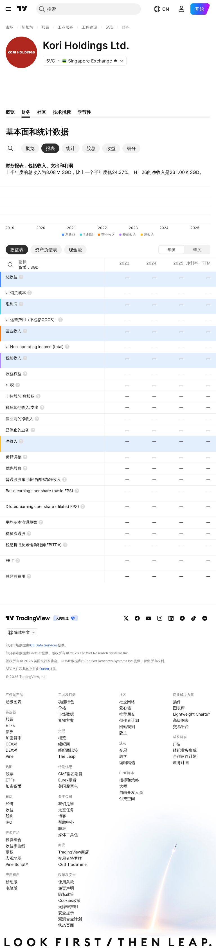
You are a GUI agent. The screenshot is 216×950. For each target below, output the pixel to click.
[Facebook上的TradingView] (137, 618)
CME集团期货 (70, 773)
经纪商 (64, 743)
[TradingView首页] (22, 9)
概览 (62, 737)
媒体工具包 (68, 834)
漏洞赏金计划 (70, 919)
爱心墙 (125, 707)
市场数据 (66, 714)
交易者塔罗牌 (70, 858)
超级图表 (13, 701)
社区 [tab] (41, 112)
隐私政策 (66, 894)
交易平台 (181, 726)
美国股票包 (68, 786)
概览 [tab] (10, 112)
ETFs (10, 725)
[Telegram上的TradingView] (182, 618)
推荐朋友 (127, 714)
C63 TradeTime (72, 864)
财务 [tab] (25, 112)
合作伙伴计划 (185, 756)
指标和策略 (129, 780)
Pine (10, 756)
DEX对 (11, 750)
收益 (10, 809)
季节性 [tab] (84, 112)
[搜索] (10, 265)
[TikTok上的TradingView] (193, 618)
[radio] (171, 250)
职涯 (62, 828)
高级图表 (181, 720)
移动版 (11, 881)
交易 (123, 750)
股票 (10, 719)
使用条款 (66, 881)
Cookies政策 (69, 900)
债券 (10, 731)
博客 (62, 816)
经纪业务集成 (185, 750)
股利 (10, 816)
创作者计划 (129, 720)
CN (165, 9)
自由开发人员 (131, 792)
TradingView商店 (73, 852)
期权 (10, 852)
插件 (177, 701)
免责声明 (66, 888)
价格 (62, 707)
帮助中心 (66, 822)
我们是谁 (66, 803)
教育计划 (181, 762)
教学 (123, 756)
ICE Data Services (43, 645)
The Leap (67, 756)
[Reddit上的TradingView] (205, 618)
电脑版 (11, 888)
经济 (10, 803)
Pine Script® (17, 864)
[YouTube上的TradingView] (148, 618)
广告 (177, 743)
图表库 (179, 707)
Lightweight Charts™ (191, 714)
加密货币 (13, 737)
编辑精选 (127, 762)
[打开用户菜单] (181, 9)
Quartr (44, 669)
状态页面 (66, 925)
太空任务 (66, 809)
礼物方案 (66, 720)
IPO (9, 822)
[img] (115, 60)
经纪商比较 (68, 750)
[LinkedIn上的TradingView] (171, 618)
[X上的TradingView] (126, 618)
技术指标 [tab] (62, 112)
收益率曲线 (15, 845)
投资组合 (13, 839)
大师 (123, 786)
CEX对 (11, 743)
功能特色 (66, 701)
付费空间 (127, 798)
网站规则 (127, 726)
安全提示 (66, 912)
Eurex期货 (67, 780)
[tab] (30, 148)
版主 (123, 732)
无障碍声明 (68, 906)
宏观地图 (13, 858)
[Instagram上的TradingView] (160, 618)
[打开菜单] (8, 9)
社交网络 (127, 701)
